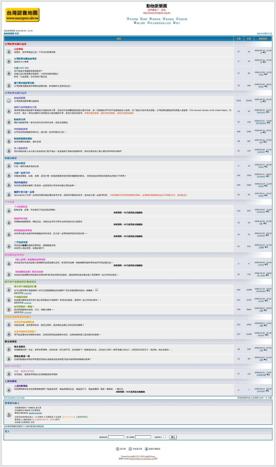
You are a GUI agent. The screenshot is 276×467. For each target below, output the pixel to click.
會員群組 (170, 19)
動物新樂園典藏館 (23, 138)
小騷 (261, 310)
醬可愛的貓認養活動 (24, 83)
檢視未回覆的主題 (264, 34)
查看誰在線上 (12, 403)
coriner (261, 264)
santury (261, 335)
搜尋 (145, 19)
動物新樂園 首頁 (11, 33)
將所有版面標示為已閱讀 (14, 398)
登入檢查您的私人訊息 (160, 23)
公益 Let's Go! (21, 68)
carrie (261, 74)
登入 (178, 23)
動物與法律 (19, 119)
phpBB (132, 456)
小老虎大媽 (261, 375)
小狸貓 (261, 247)
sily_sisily (261, 275)
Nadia (261, 86)
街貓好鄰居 (11, 158)
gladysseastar (35, 413)
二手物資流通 (21, 242)
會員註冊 (183, 19)
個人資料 (141, 23)
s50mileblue (261, 123)
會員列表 (156, 19)
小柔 (261, 350)
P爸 (261, 223)
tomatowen (261, 291)
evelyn (261, 301)
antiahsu (261, 235)
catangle (28, 293)
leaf (261, 142)
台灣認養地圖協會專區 (25, 58)
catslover (261, 152)
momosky (261, 391)
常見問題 (134, 19)
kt (261, 53)
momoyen (261, 112)
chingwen (261, 176)
